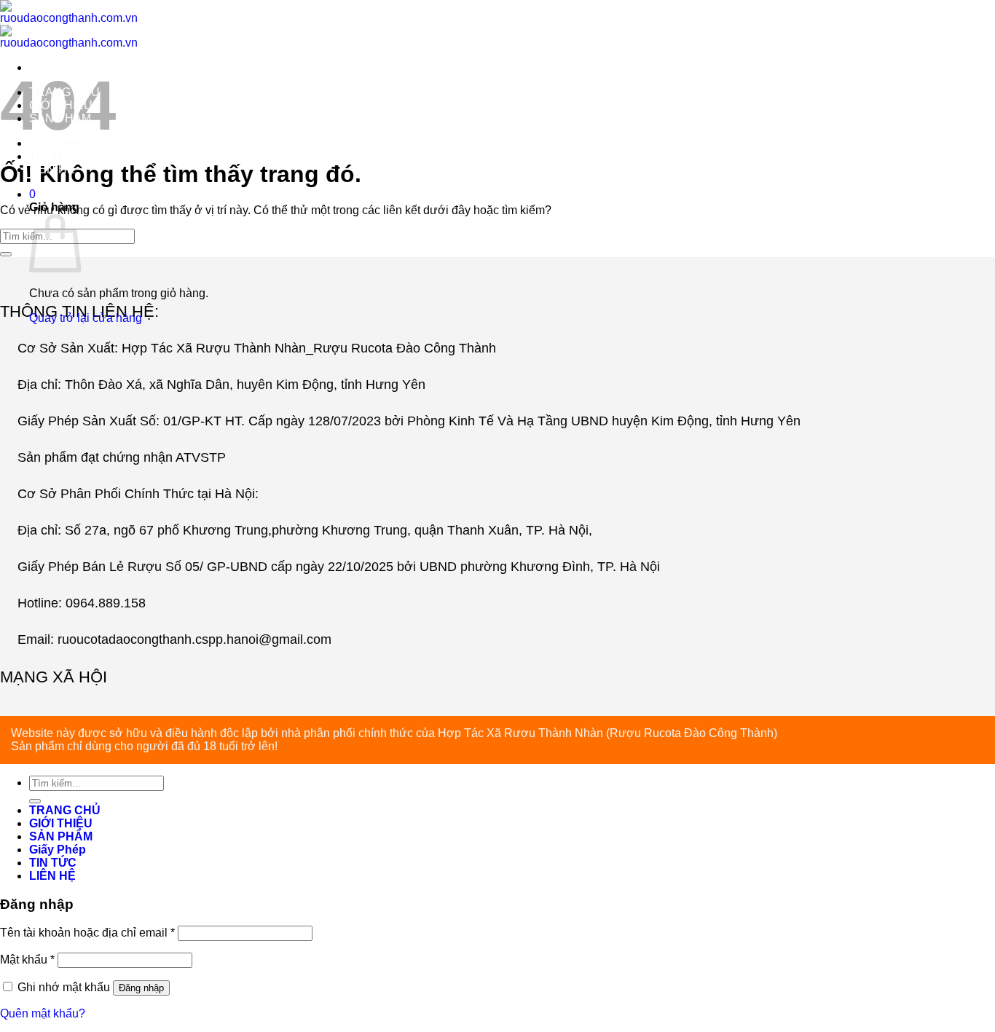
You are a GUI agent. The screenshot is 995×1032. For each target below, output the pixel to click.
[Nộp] (35, 801)
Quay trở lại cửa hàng (85, 318)
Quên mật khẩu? (42, 1013)
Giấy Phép (56, 143)
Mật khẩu (27, 959)
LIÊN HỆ (52, 169)
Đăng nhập (141, 987)
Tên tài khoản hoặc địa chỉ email (87, 932)
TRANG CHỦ (64, 92)
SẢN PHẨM (60, 118)
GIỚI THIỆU (61, 105)
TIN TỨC (53, 156)
